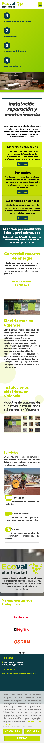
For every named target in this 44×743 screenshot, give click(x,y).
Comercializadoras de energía (22, 256)
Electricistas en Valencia (18, 322)
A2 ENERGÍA (22, 285)
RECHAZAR (33, 731)
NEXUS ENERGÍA (22, 281)
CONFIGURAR (12, 731)
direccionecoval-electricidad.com (20, 673)
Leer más (22, 164)
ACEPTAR (22, 738)
